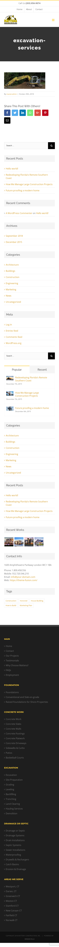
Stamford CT (12, 905)
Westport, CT (12, 886)
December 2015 (14, 242)
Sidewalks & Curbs (15, 748)
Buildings (10, 270)
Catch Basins (12, 864)
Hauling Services (14, 808)
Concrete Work (13, 719)
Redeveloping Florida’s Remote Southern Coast (31, 379)
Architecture (12, 264)
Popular (17, 369)
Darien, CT (11, 891)
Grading (10, 784)
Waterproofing (13, 854)
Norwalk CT (11, 920)
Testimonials (12, 660)
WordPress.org (13, 343)
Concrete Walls (13, 728)
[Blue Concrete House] (39, 542)
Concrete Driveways (16, 743)
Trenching (11, 799)
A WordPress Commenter (19, 213)
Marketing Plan (26, 605)
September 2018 (14, 235)
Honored (23, 600)
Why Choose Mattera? (17, 665)
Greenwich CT (13, 896)
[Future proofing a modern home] (9, 408)
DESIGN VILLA (29, 939)
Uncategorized (13, 301)
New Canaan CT (14, 910)
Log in (9, 324)
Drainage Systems (15, 835)
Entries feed (12, 330)
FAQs (8, 670)
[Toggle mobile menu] (53, 20)
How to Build (11, 605)
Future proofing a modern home (22, 190)
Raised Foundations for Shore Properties (27, 701)
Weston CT (11, 900)
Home (9, 646)
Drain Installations (15, 840)
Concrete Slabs (13, 723)
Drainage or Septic (15, 830)
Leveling (10, 789)
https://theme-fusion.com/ (23, 580)
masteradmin (11, 94)
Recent (42, 369)
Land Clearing (13, 803)
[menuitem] (19, 9)
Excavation (11, 774)
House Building (37, 600)
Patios (9, 752)
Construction (12, 277)
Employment (12, 674)
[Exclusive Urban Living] (29, 542)
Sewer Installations (15, 849)
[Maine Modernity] (19, 542)
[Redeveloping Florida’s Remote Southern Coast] (9, 377)
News (8, 295)
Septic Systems (13, 845)
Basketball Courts (15, 757)
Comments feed (14, 336)
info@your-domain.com (23, 576)
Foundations (12, 692)
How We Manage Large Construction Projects (29, 184)
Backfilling (11, 794)
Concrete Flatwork (15, 738)
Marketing (11, 289)
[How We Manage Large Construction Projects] (9, 392)
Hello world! (12, 168)
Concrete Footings (15, 733)
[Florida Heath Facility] (9, 542)
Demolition (11, 813)
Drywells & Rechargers (17, 859)
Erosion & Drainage (16, 869)
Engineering (12, 283)
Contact (10, 650)
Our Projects (12, 655)
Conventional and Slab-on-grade (22, 697)
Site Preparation (14, 779)
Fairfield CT (11, 915)
